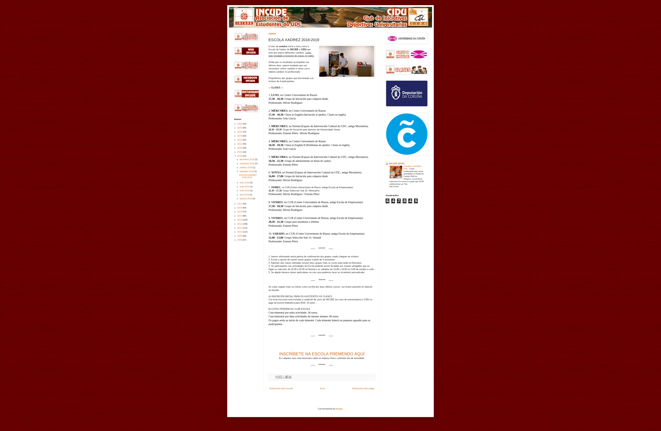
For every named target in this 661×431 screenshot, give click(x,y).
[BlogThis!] (280, 377)
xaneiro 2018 (246, 198)
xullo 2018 (245, 182)
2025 (240, 128)
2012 (240, 224)
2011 (240, 228)
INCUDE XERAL (397, 163)
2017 (240, 204)
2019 (240, 152)
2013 (240, 220)
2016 (240, 208)
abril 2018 (245, 194)
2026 (240, 124)
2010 (240, 232)
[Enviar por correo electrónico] (277, 377)
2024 (240, 132)
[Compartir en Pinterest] (290, 377)
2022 (240, 140)
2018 (240, 156)
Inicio (322, 388)
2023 (240, 136)
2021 (240, 144)
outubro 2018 (246, 167)
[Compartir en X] (283, 377)
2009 (240, 236)
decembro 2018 (247, 159)
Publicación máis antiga (363, 388)
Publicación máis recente (281, 388)
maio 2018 (245, 190)
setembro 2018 (247, 171)
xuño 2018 (245, 186)
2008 (240, 240)
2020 (240, 148)
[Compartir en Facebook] (286, 377)
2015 (240, 212)
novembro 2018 (247, 163)
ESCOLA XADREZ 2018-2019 (247, 176)
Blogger (339, 409)
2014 (240, 216)
